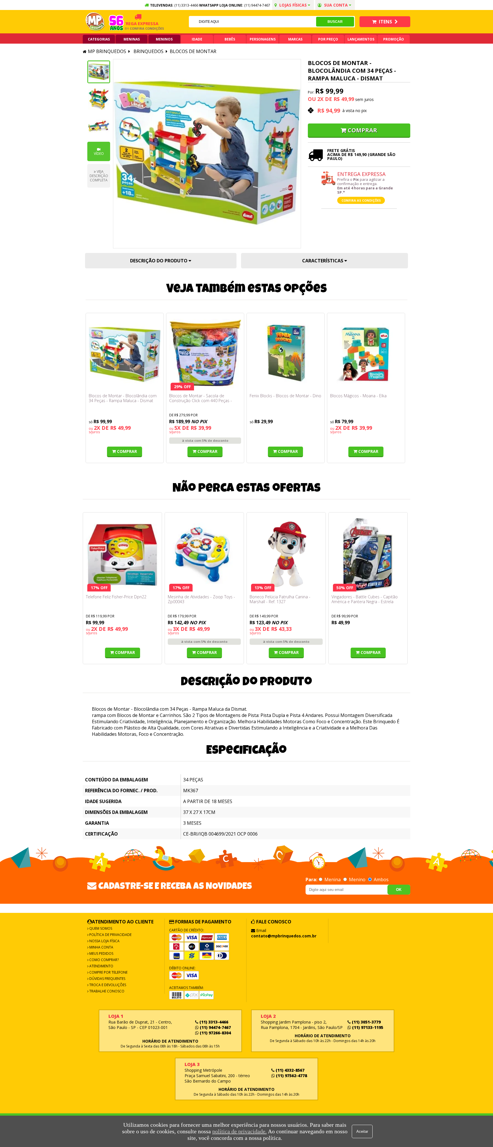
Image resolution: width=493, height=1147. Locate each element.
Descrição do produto (159, 261)
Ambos (381, 879)
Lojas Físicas (293, 5)
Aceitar (362, 1131)
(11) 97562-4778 (291, 1075)
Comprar (362, 130)
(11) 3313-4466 (213, 1022)
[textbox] (252, 22)
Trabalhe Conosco (106, 991)
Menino (357, 879)
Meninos (164, 39)
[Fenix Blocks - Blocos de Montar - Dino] (286, 355)
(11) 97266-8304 (215, 1032)
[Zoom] (98, 71)
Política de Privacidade (110, 934)
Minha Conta (100, 947)
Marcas (295, 39)
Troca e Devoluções (107, 984)
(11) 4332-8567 (289, 1070)
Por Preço (328, 39)
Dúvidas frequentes (106, 978)
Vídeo (99, 153)
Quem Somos (100, 928)
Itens (385, 22)
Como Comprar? (103, 959)
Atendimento (100, 966)
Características (323, 261)
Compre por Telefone (108, 972)
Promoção (393, 39)
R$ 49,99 (344, 99)
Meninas (132, 39)
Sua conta (336, 5)
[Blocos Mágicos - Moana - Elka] (366, 355)
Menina (332, 879)
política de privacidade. (239, 1131)
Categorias (99, 39)
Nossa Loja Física (104, 941)
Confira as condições (361, 200)
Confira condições (133, 28)
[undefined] (207, 153)
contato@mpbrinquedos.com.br (283, 936)
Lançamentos (360, 39)
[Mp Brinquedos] (95, 21)
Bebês (230, 39)
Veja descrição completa (99, 176)
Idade (197, 39)
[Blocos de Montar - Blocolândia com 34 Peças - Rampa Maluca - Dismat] (125, 355)
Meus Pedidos (100, 953)
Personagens (263, 39)
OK (398, 889)
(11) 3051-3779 (366, 1022)
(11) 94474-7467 (257, 5)
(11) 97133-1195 (367, 1027)
